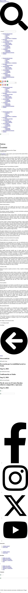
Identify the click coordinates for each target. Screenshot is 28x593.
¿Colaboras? (5, 49)
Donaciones (7, 50)
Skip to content (3, 0)
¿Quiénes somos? (6, 546)
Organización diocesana (7, 33)
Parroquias (5, 39)
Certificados (7, 46)
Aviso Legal (5, 547)
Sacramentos (7, 47)
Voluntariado (7, 51)
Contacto (4, 53)
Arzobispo (7, 34)
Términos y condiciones (7, 560)
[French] (3, 80)
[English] (5, 80)
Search (2, 31)
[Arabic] (8, 80)
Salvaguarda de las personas (8, 52)
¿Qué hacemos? (6, 42)
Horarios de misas (9, 40)
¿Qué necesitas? (6, 45)
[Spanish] (1, 80)
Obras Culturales (8, 44)
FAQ (4, 561)
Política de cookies (6, 558)
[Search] (15, 82)
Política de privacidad (7, 559)
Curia (6, 36)
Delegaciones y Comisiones (11, 38)
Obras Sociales (8, 43)
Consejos (7, 37)
